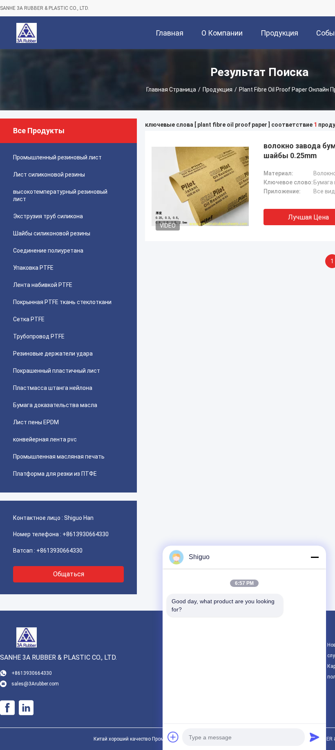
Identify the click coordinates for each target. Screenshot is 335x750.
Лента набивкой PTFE (42, 285)
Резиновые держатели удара (53, 353)
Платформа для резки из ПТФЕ (55, 473)
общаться (68, 574)
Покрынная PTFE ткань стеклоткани (62, 302)
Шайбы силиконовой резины (51, 233)
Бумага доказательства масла (55, 405)
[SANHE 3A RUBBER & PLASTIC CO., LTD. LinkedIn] (26, 708)
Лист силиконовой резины (49, 174)
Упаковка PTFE (33, 267)
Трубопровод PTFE (39, 336)
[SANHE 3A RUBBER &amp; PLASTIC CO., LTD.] (26, 32)
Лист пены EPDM (36, 422)
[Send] (314, 737)
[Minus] (314, 557)
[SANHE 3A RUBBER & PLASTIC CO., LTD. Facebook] (7, 708)
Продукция (217, 89)
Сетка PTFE (29, 319)
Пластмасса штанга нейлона (52, 388)
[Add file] (173, 737)
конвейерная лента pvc (45, 439)
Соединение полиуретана (48, 250)
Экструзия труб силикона (48, 216)
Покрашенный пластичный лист (56, 370)
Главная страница (171, 89)
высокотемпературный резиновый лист (60, 195)
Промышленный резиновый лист (57, 157)
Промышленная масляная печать (59, 456)
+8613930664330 (86, 534)
